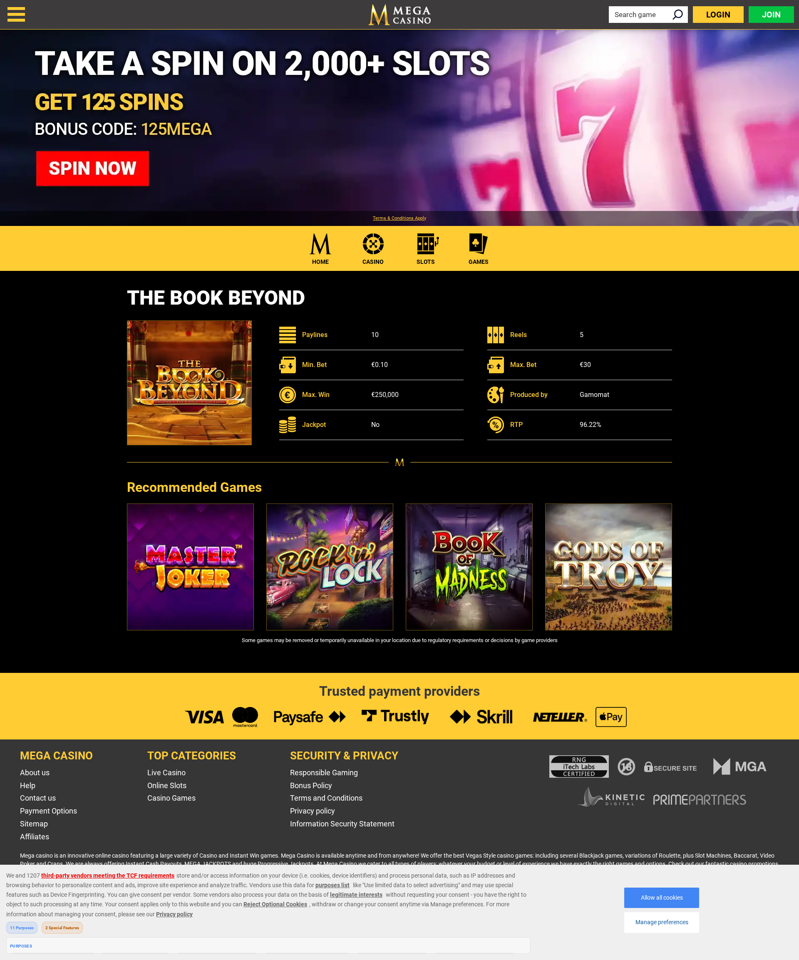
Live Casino (166, 772)
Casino (373, 261)
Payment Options (48, 810)
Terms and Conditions (326, 798)
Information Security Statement (342, 823)
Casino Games (171, 798)
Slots (426, 261)
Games (479, 261)
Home (320, 261)
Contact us (38, 798)
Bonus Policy (311, 785)
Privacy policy (312, 810)
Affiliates (34, 836)
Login (718, 15)
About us (35, 772)
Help (27, 785)
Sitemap (34, 823)
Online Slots (166, 785)
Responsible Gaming (324, 772)
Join (771, 15)
